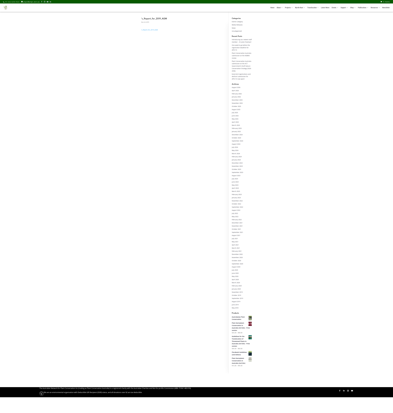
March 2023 (236, 191)
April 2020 (235, 279)
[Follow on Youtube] (352, 390)
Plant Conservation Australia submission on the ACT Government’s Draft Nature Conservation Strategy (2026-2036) (241, 66)
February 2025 (237, 128)
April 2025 (235, 122)
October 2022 (236, 204)
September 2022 (237, 207)
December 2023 (237, 163)
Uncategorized (237, 31)
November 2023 (237, 166)
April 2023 (235, 188)
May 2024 (235, 150)
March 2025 (236, 125)
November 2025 (237, 103)
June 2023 (235, 182)
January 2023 (236, 198)
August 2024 (236, 144)
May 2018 (235, 308)
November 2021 (237, 226)
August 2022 (236, 210)
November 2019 (237, 292)
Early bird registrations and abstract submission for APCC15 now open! (241, 76)
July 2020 (235, 270)
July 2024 (235, 147)
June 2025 (235, 116)
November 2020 (237, 257)
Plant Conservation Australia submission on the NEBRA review (241, 55)
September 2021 (237, 232)
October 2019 (236, 295)
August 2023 (236, 175)
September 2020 (237, 264)
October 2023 (236, 169)
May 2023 (235, 185)
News (234, 28)
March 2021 (236, 248)
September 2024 (237, 141)
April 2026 (235, 91)
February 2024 (237, 157)
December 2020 (237, 254)
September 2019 (237, 298)
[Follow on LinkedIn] (344, 390)
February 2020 (237, 286)
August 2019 (236, 301)
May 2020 (235, 276)
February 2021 (237, 251)
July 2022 (235, 213)
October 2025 (236, 106)
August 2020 (236, 267)
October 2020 (236, 261)
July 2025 (235, 113)
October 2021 (236, 229)
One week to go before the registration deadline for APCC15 (241, 47)
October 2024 (236, 138)
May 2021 (235, 242)
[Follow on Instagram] (348, 390)
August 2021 (236, 235)
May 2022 (235, 216)
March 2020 (236, 283)
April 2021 (235, 245)
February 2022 (237, 220)
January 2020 (236, 289)
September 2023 (237, 172)
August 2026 (236, 87)
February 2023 (237, 194)
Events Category (237, 22)
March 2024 (236, 154)
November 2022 (237, 201)
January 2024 (236, 160)
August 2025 (236, 109)
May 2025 (235, 119)
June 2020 (235, 273)
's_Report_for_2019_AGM (149, 30)
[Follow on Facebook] (339, 390)
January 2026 (236, 97)
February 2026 (237, 94)
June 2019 (235, 305)
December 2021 (237, 223)
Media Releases (237, 25)
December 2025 (237, 100)
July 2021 (235, 238)
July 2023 (235, 179)
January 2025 (236, 131)
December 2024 (237, 135)
